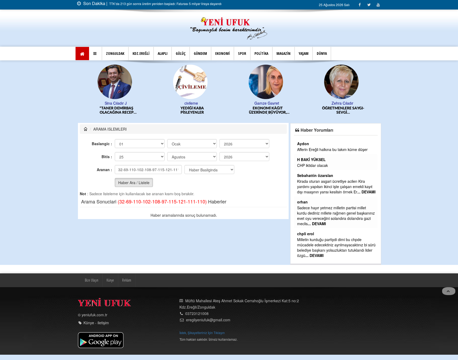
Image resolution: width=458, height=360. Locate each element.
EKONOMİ (222, 53)
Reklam (126, 280)
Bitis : (107, 156)
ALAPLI (163, 53)
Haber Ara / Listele (133, 182)
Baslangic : (102, 143)
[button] (95, 53)
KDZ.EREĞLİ (141, 53)
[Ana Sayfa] (229, 27)
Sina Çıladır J (116, 103)
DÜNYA (322, 53)
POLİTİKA (261, 53)
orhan (302, 202)
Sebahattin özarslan (315, 175)
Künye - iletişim (96, 322)
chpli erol (305, 233)
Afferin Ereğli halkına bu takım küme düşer (332, 149)
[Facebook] (359, 4)
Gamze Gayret (266, 103)
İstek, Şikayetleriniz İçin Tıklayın (202, 332)
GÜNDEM (200, 53)
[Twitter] (368, 4)
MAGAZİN (283, 53)
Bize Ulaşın (91, 280)
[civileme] (191, 81)
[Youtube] (378, 4)
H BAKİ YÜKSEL (311, 159)
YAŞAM (304, 53)
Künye (110, 280)
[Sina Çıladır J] (116, 81)
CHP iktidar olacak (312, 165)
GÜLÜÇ (181, 53)
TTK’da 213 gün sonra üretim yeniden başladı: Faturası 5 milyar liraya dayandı (165, 3)
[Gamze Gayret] (267, 81)
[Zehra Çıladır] (342, 81)
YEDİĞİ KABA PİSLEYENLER (192, 110)
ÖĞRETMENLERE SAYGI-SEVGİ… (343, 110)
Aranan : (104, 169)
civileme (191, 103)
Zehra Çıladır (342, 103)
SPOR (242, 53)
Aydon (303, 143)
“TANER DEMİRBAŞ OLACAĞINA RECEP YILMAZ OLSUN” (117, 110)
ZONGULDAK (115, 53)
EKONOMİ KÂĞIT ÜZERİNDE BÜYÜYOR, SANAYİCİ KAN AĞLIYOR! (268, 110)
